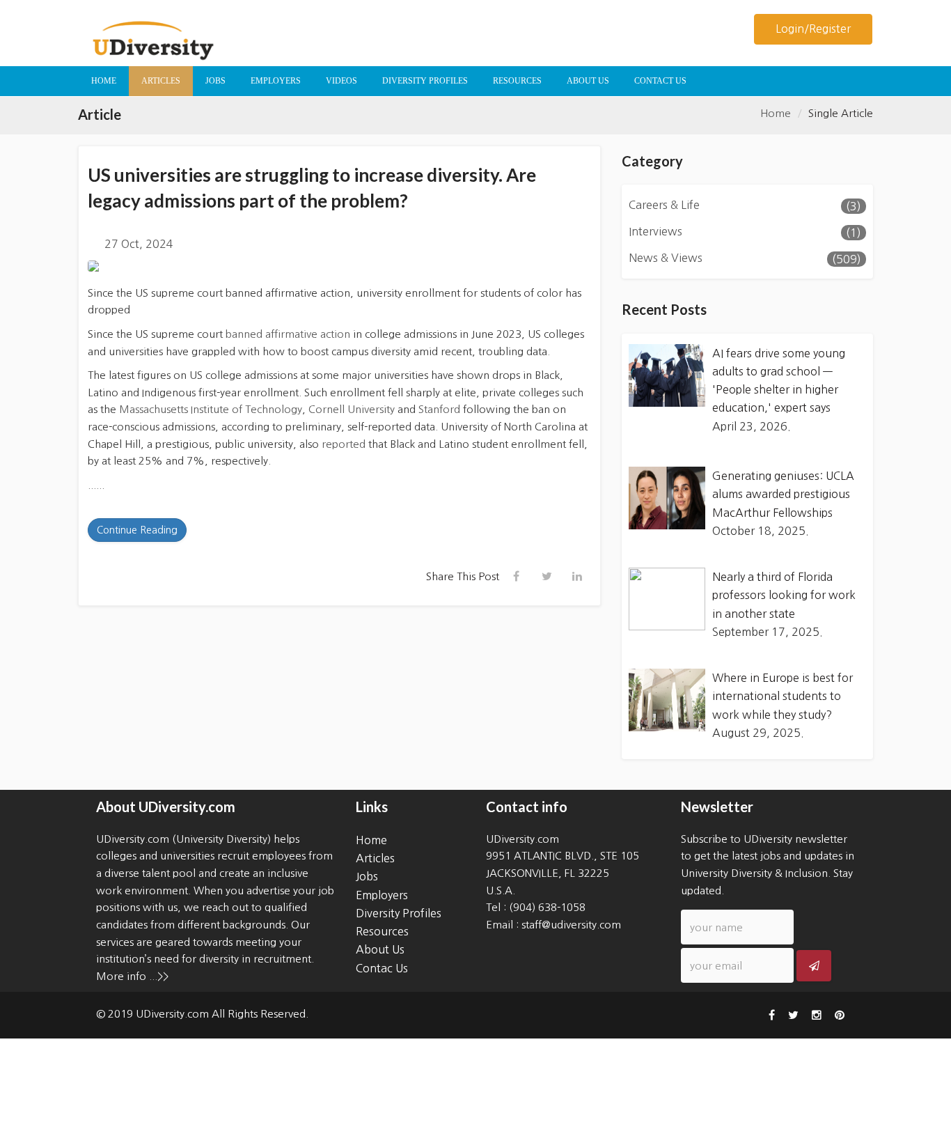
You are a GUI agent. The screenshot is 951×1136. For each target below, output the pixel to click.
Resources (382, 931)
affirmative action (307, 334)
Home (775, 113)
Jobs (367, 876)
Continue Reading (137, 530)
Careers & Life (664, 204)
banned (244, 334)
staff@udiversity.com (571, 924)
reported (342, 444)
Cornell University (350, 409)
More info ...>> (132, 976)
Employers (382, 895)
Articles (375, 858)
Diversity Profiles (398, 913)
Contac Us (382, 968)
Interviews (655, 231)
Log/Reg (813, 28)
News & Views (665, 257)
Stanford (438, 409)
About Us (380, 949)
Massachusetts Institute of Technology (209, 409)
